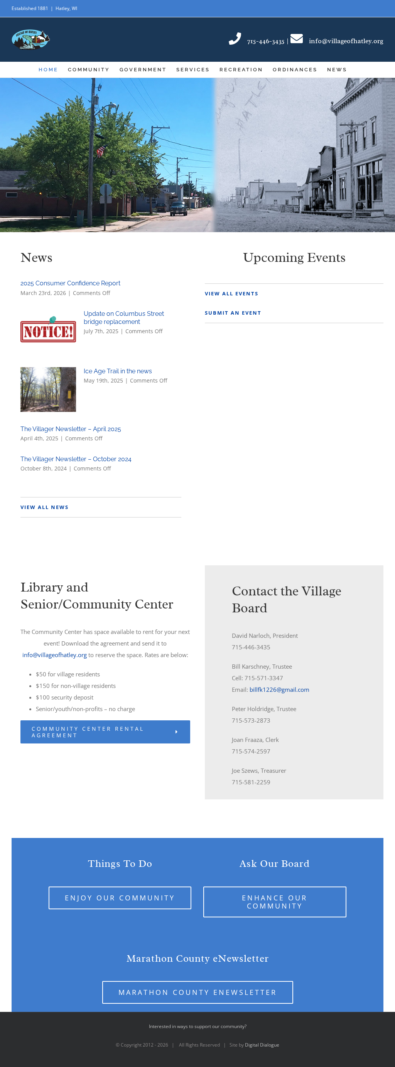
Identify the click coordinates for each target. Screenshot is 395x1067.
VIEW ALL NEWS (44, 507)
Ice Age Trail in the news (118, 371)
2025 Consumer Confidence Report (70, 283)
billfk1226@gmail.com (279, 689)
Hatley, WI (66, 8)
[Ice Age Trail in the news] (48, 389)
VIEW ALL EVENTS (231, 293)
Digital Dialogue (262, 1045)
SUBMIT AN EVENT (233, 312)
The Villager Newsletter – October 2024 (76, 459)
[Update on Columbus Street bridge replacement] (48, 332)
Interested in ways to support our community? (197, 1026)
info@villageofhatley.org (55, 655)
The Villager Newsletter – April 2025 (70, 429)
